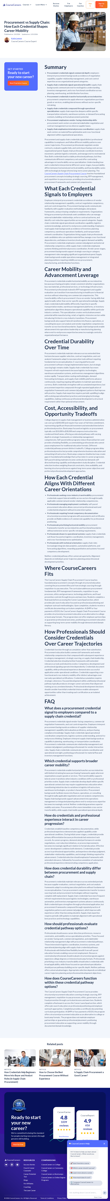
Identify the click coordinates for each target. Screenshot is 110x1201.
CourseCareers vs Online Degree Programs (53, 1178)
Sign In (90, 5)
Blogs (26, 1180)
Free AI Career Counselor (29, 1169)
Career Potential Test (30, 1175)
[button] (27, 4)
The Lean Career (30, 1190)
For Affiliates (28, 1183)
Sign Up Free (101, 5)
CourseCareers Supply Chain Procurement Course (66, 173)
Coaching (27, 1187)
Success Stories (29, 1164)
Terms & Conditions (47, 1198)
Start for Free (18, 1144)
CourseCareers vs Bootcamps (52, 1174)
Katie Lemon (16, 38)
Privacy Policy (61, 1198)
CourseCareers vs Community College (52, 1169)
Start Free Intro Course (18, 83)
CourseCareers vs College (50, 1164)
